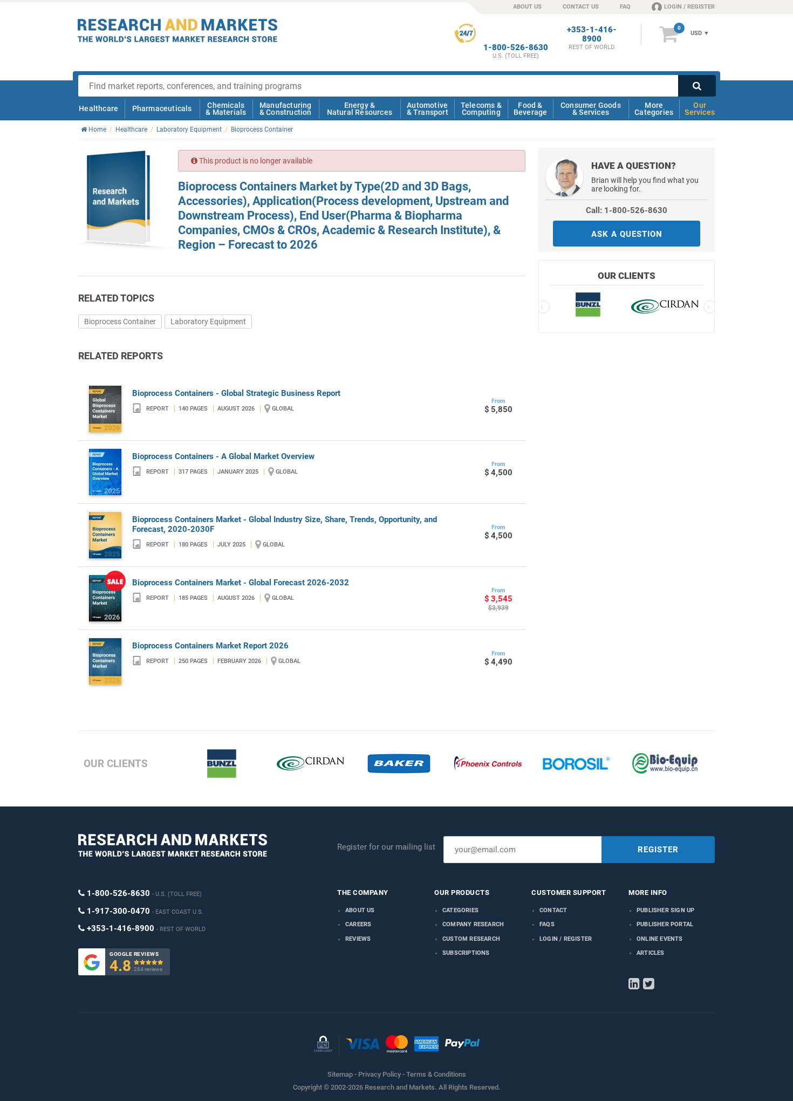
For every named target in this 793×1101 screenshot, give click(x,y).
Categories (460, 910)
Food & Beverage (531, 109)
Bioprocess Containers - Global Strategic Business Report (236, 393)
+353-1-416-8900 (592, 34)
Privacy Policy (379, 1074)
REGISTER (658, 849)
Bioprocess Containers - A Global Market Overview (223, 456)
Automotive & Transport (427, 109)
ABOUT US (527, 6)
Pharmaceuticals (162, 108)
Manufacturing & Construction (285, 109)
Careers (358, 924)
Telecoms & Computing (481, 109)
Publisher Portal (665, 924)
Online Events (660, 938)
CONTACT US (581, 6)
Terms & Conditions (436, 1074)
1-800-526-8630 (515, 47)
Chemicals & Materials (226, 109)
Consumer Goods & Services (590, 109)
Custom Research (471, 938)
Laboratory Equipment (208, 321)
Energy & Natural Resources (359, 109)
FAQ (625, 6)
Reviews (358, 938)
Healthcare (98, 108)
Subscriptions (466, 952)
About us (360, 910)
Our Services (700, 109)
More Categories (653, 109)
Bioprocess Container (120, 321)
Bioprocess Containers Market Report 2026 (210, 646)
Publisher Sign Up (665, 910)
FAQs (547, 924)
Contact (553, 910)
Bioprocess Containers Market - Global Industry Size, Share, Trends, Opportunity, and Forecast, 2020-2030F (284, 524)
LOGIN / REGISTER (689, 6)
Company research (473, 924)
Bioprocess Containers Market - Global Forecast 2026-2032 (240, 582)
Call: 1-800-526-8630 (626, 210)
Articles (651, 952)
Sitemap (340, 1074)
